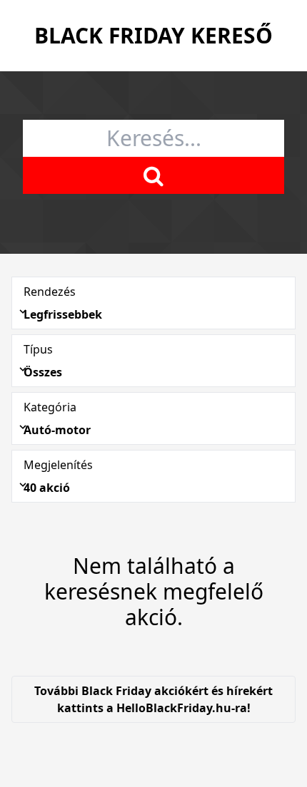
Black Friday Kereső (153, 35)
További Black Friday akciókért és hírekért (153, 699)
